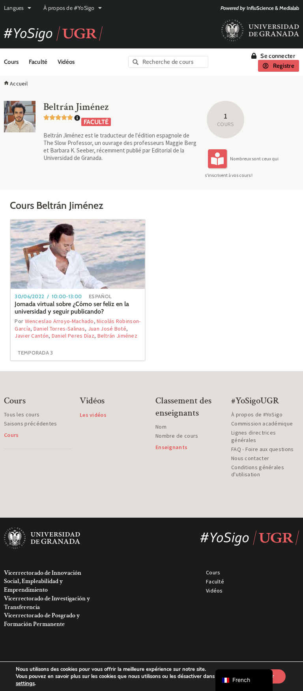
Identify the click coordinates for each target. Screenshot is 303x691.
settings (25, 683)
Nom (160, 426)
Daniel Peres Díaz (73, 335)
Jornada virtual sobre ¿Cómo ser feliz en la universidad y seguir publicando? (72, 307)
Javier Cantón (32, 335)
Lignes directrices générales (253, 436)
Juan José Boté (107, 328)
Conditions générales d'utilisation (257, 471)
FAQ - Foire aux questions (262, 449)
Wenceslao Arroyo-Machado (59, 321)
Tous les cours (21, 414)
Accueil (19, 83)
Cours (11, 61)
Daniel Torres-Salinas (59, 328)
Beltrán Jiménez (117, 335)
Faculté (38, 61)
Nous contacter (250, 458)
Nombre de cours (176, 435)
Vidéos (66, 61)
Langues (14, 7)
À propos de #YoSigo (69, 7)
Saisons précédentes (30, 423)
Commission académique (262, 423)
